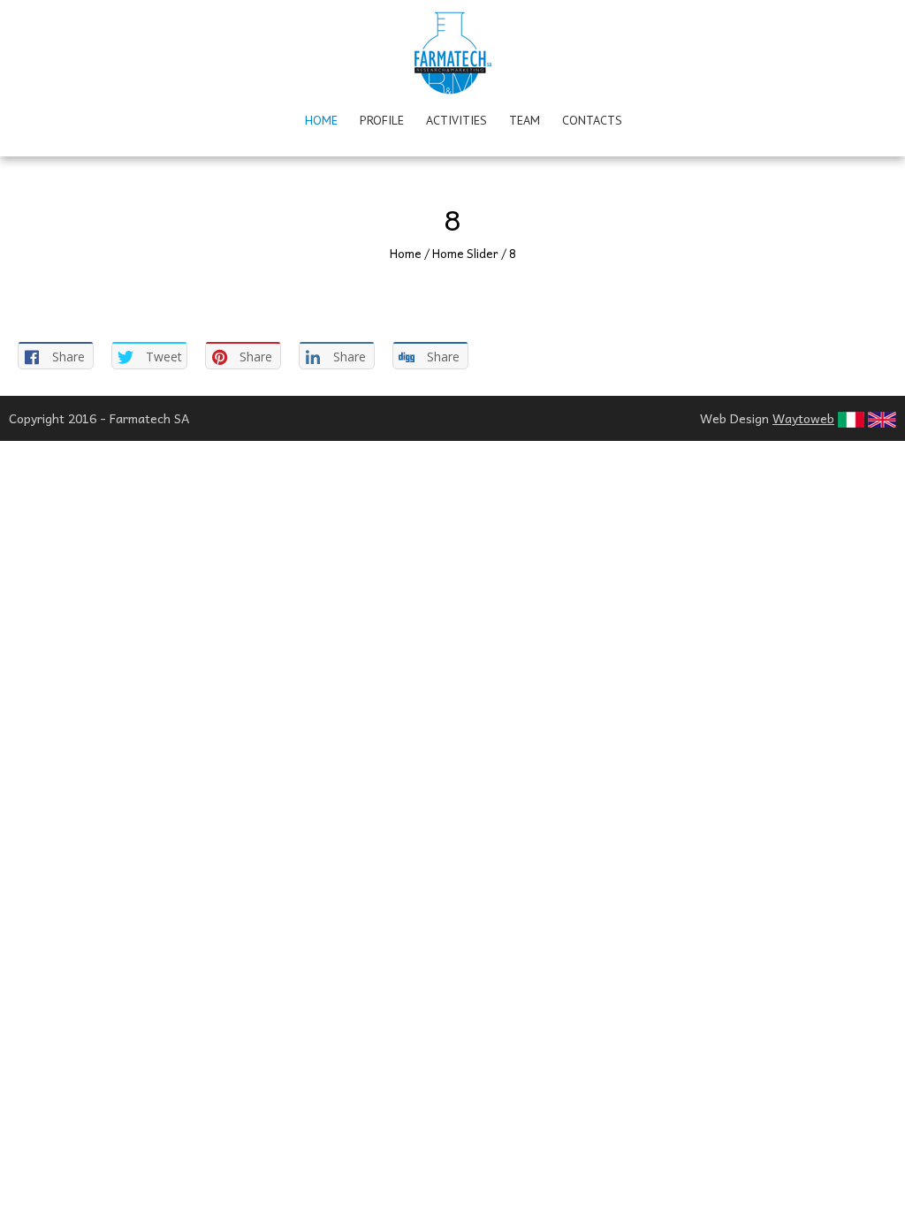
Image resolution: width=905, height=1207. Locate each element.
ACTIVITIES (456, 120)
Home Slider (465, 253)
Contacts (592, 120)
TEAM (524, 120)
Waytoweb (803, 418)
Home (321, 120)
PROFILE (382, 120)
